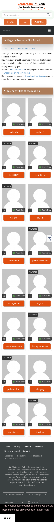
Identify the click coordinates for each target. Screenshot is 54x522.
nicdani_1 (40, 132)
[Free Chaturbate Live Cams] (27, 6)
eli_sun (40, 303)
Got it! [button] (7, 518)
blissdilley (13, 174)
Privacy (17, 446)
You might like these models (22, 91)
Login (24, 22)
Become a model (12, 451)
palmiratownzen (40, 260)
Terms (7, 446)
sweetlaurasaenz (14, 346)
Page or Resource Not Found (23, 40)
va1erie (13, 217)
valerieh (14, 132)
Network (27, 446)
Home (6, 48)
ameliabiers (14, 432)
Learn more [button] (43, 509)
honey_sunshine (40, 346)
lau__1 (40, 217)
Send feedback (36, 456)
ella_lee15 (40, 174)
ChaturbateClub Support (35, 76)
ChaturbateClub (18, 69)
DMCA (40, 22)
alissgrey (40, 389)
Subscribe (9, 456)
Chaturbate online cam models (17, 73)
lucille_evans (14, 303)
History (35, 502)
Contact (26, 451)
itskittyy (40, 432)
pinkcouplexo (14, 389)
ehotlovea (14, 260)
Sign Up (10, 22)
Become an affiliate (13, 458)
